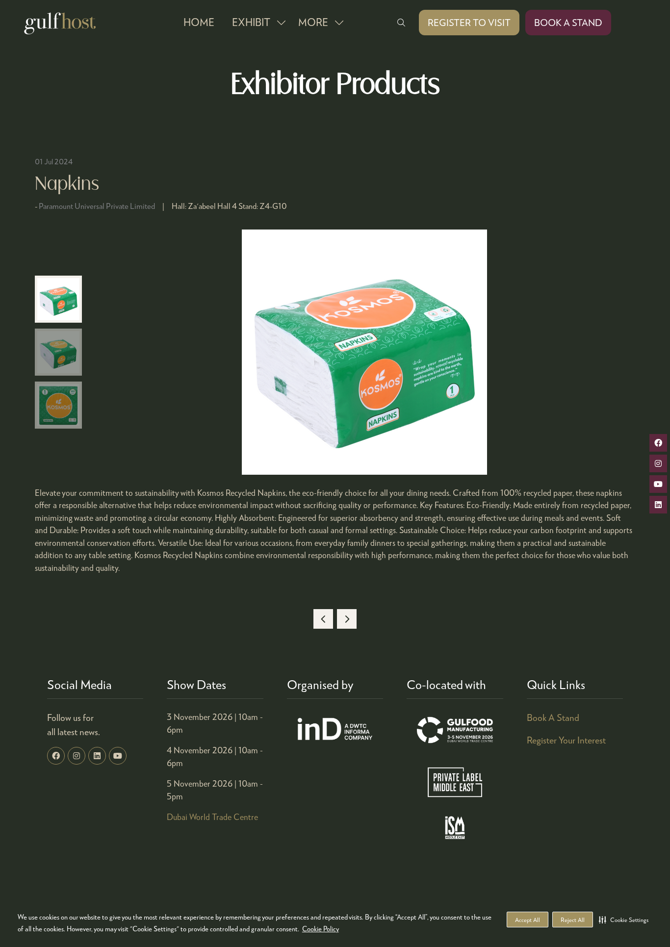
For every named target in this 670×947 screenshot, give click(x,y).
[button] (623, 919)
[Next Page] (347, 619)
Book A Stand (553, 717)
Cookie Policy (320, 928)
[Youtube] (118, 756)
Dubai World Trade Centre (212, 817)
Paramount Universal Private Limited (97, 205)
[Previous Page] (323, 619)
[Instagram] (76, 756)
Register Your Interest (566, 739)
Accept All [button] (527, 919)
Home (198, 22)
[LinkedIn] (97, 756)
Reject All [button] (573, 919)
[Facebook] (56, 756)
